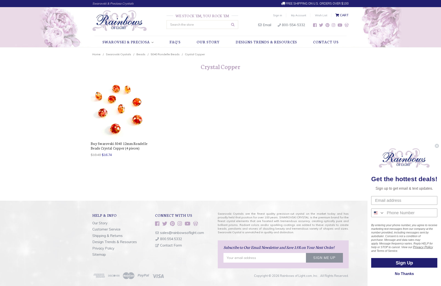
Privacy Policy (103, 248)
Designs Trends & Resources (266, 41)
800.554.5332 (171, 239)
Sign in (277, 15)
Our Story (208, 41)
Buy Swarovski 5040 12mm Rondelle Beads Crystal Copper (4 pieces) (119, 145)
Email (266, 25)
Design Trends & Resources (114, 242)
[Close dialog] (437, 146)
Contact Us (326, 41)
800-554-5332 (293, 25)
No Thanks (404, 274)
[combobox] (377, 213)
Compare (118, 110)
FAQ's (175, 41)
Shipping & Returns (107, 235)
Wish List (321, 15)
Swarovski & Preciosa (126, 41)
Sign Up (404, 262)
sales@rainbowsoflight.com (182, 232)
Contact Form (171, 245)
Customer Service (106, 229)
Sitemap (99, 254)
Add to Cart (119, 118)
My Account (298, 15)
